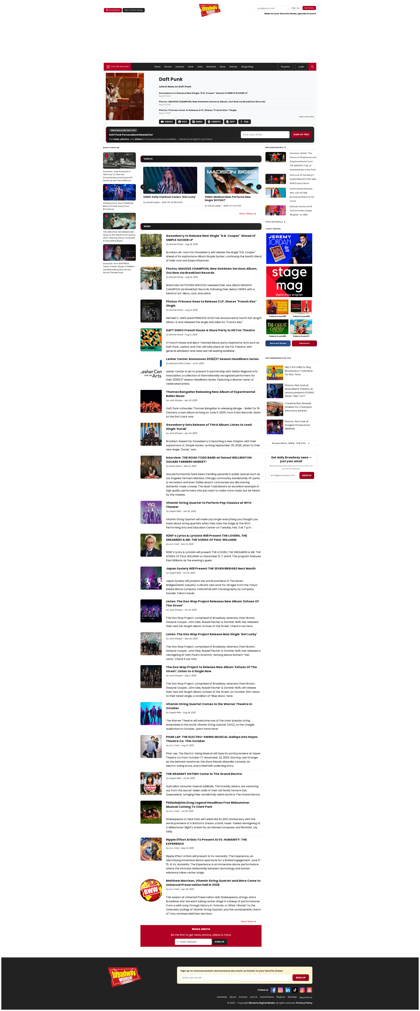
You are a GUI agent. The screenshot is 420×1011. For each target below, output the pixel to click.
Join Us (253, 997)
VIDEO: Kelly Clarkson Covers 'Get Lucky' (169, 197)
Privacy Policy (304, 1002)
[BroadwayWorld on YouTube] (309, 990)
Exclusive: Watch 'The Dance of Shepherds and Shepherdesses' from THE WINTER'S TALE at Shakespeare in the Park (303, 161)
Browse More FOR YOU (289, 443)
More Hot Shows (278, 343)
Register (285, 66)
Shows (168, 66)
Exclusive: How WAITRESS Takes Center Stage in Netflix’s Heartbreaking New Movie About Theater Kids (119, 260)
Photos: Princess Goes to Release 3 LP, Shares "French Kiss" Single (198, 110)
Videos (169, 121)
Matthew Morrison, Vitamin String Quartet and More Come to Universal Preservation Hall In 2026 (213, 883)
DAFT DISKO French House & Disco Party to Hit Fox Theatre (210, 330)
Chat (190, 66)
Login (301, 66)
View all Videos (274, 221)
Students (211, 66)
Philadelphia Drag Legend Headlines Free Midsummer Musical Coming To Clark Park (208, 805)
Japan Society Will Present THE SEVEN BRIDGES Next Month (211, 568)
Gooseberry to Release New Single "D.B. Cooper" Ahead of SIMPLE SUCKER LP (203, 93)
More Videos (246, 213)
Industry (180, 66)
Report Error (306, 997)
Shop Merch (114, 10)
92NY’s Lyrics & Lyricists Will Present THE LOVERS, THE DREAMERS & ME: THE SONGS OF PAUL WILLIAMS (206, 538)
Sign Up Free (301, 134)
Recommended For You (278, 358)
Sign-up (295, 8)
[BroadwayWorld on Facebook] (273, 990)
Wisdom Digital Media (262, 1002)
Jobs (200, 66)
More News (247, 921)
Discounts (304, 343)
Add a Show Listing (134, 10)
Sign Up (219, 941)
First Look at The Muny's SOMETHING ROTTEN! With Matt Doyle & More (303, 179)
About (233, 997)
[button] (312, 67)
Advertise (222, 997)
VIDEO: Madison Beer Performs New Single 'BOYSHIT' (228, 198)
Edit (232, 121)
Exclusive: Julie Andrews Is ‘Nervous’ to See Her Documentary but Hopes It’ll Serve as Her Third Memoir (117, 168)
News (158, 66)
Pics (184, 121)
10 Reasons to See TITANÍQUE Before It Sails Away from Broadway (118, 198)
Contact (243, 997)
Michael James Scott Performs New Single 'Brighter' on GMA (301, 210)
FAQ (246, 121)
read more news (306, 116)
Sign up (307, 475)
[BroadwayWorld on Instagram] (281, 990)
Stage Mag (247, 66)
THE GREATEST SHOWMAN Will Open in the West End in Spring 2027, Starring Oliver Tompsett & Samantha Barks (119, 228)
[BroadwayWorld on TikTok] (295, 990)
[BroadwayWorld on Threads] (302, 990)
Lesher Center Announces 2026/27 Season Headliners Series (212, 359)
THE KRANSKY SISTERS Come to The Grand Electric (204, 774)
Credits (216, 121)
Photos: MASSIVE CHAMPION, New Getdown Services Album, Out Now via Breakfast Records (212, 101)
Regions (280, 997)
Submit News (267, 997)
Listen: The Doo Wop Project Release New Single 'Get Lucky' (211, 634)
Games (234, 66)
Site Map (292, 997)
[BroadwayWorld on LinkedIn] (288, 990)
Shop (223, 66)
